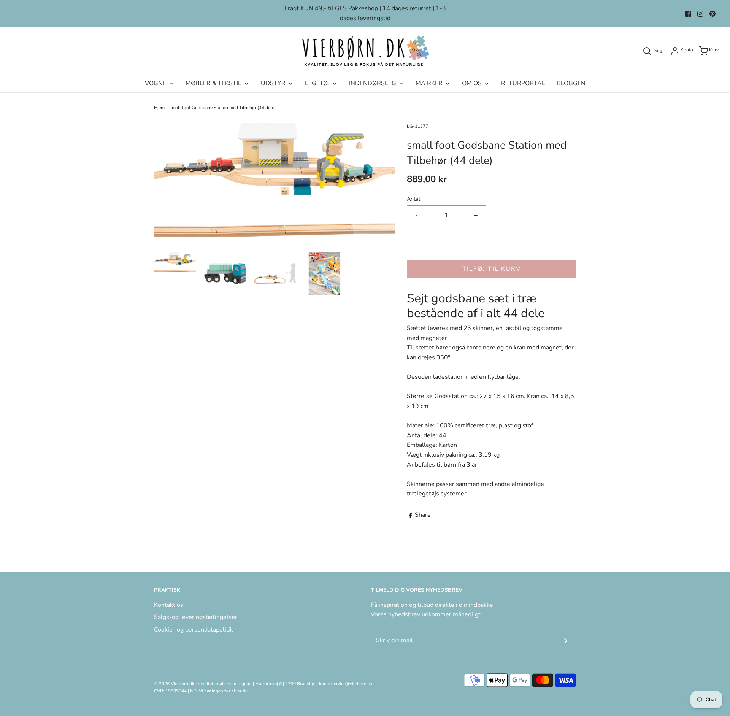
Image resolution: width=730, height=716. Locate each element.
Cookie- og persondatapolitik (193, 630)
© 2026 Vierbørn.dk (174, 684)
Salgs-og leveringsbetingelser (195, 617)
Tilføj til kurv (491, 269)
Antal (413, 199)
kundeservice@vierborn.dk (346, 684)
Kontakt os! (169, 605)
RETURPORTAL (523, 83)
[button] (175, 262)
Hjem (159, 108)
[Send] (565, 640)
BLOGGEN (571, 83)
